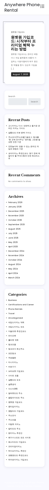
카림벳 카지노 (14, 424)
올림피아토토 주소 (16, 397)
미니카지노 (13, 362)
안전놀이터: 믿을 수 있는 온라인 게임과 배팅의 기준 (23, 147)
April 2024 (13, 273)
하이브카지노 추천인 (17, 451)
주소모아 (12, 415)
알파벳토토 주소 (15, 393)
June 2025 (13, 238)
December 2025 (16, 211)
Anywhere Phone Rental (22, 7)
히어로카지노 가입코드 (18, 459)
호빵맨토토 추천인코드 (18, 455)
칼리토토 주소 (14, 428)
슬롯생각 (12, 384)
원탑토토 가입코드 (16, 411)
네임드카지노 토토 (16, 327)
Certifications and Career (21, 304)
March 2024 (14, 277)
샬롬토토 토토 (14, 380)
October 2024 (15, 260)
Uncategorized (15, 318)
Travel (11, 313)
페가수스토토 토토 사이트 (19, 437)
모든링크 (12, 353)
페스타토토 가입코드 (17, 442)
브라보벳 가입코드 (16, 371)
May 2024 (13, 268)
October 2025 (15, 220)
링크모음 (12, 344)
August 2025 (14, 229)
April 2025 (13, 246)
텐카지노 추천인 (15, 433)
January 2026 (15, 206)
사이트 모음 (13, 375)
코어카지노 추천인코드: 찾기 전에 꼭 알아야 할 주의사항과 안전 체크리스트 (24, 156)
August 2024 (14, 264)
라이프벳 (12, 335)
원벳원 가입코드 (18, 32)
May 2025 (13, 242)
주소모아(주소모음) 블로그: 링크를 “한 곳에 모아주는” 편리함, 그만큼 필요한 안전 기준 (24, 139)
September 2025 (16, 224)
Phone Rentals (15, 309)
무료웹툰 (12, 358)
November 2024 (16, 255)
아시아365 (13, 389)
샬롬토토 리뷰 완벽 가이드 (19, 132)
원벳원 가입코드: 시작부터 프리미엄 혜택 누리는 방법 (23, 43)
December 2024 (16, 251)
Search (11, 96)
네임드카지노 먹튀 (16, 322)
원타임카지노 (14, 406)
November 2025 (16, 215)
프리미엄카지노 (15, 446)
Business (12, 300)
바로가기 (12, 366)
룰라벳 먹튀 (13, 340)
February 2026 (15, 202)
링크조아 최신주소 (16, 349)
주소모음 (12, 419)
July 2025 (13, 233)
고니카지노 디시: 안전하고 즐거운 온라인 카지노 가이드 (24, 127)
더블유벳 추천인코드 (17, 331)
